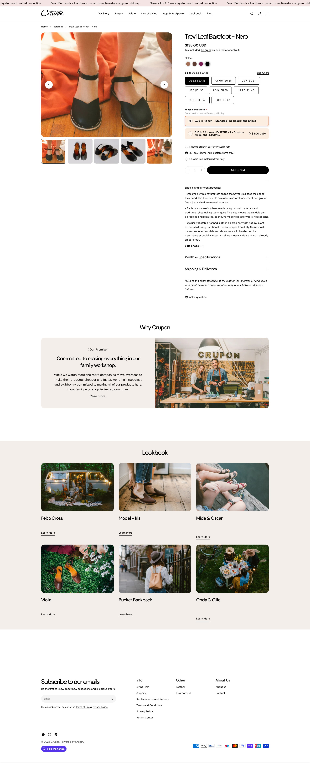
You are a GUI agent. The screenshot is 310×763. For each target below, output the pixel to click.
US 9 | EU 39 (220, 90)
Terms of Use (83, 707)
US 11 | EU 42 (223, 100)
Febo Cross (52, 518)
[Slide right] (164, 85)
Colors (188, 58)
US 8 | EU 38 (196, 90)
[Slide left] (49, 85)
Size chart (263, 72)
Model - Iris (129, 518)
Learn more (48, 532)
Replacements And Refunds (152, 699)
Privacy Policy (144, 711)
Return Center (144, 717)
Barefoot (58, 26)
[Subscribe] (112, 698)
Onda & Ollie (208, 600)
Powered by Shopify (72, 741)
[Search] (252, 13)
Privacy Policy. (100, 707)
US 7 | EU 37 (249, 80)
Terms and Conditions (149, 705)
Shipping (206, 50)
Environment (183, 693)
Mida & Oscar (209, 518)
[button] (188, 64)
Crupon (55, 741)
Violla (46, 600)
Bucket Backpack (135, 600)
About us (221, 687)
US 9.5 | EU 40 (246, 90)
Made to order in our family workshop (209, 146)
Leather (180, 687)
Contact (220, 693)
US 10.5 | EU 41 (197, 100)
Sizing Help (142, 687)
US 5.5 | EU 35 (197, 80)
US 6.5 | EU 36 (223, 80)
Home (44, 26)
